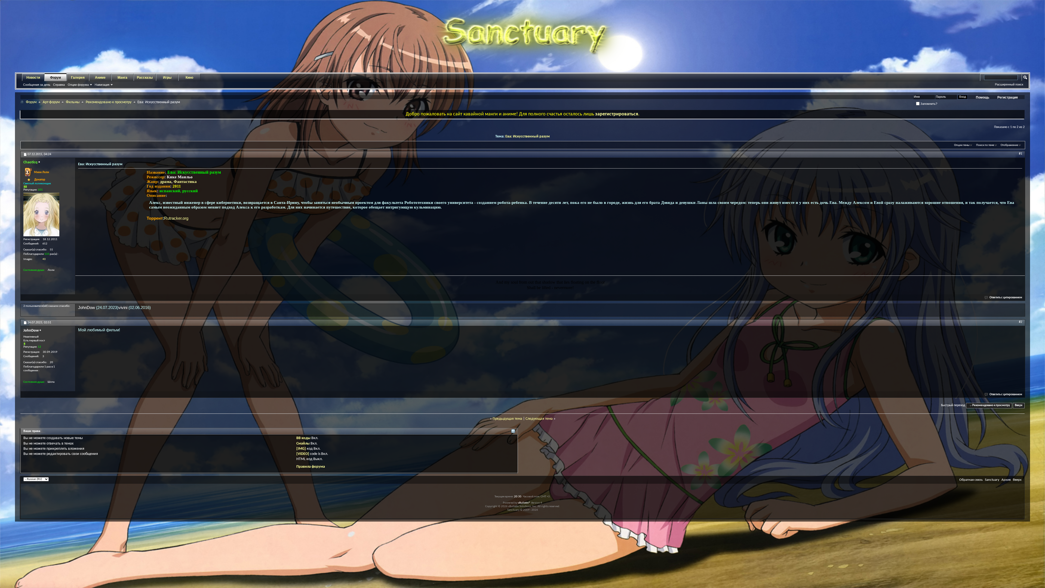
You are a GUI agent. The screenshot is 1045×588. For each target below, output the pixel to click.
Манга (122, 77)
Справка (59, 84)
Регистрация (1007, 97)
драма (165, 181)
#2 (1020, 322)
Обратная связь (971, 480)
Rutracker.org (176, 218)
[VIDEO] (302, 454)
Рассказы (145, 77)
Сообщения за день (36, 84)
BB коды (303, 438)
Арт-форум (51, 102)
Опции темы (961, 145)
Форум (55, 77)
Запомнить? (928, 103)
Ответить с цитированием (1005, 297)
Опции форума (78, 84)
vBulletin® (524, 502)
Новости (33, 77)
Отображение (1009, 145)
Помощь (982, 97)
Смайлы (303, 444)
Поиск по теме (985, 145)
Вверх (1018, 405)
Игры (167, 77)
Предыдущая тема (507, 419)
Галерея (78, 77)
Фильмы (72, 102)
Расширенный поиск (1009, 84)
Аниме (100, 77)
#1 (1020, 153)
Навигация (102, 84)
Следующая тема (539, 419)
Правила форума (310, 467)
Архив (1006, 480)
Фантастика (185, 181)
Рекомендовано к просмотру (108, 102)
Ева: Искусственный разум (527, 136)
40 (44, 259)
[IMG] (301, 449)
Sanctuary (992, 480)
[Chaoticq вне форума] (41, 214)
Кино (189, 77)
